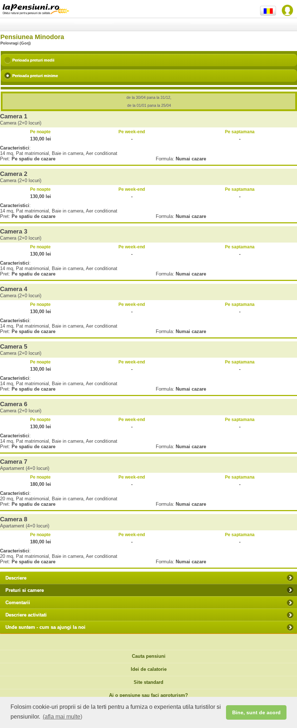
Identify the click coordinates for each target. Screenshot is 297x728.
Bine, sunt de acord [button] (256, 712)
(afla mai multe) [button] (62, 717)
